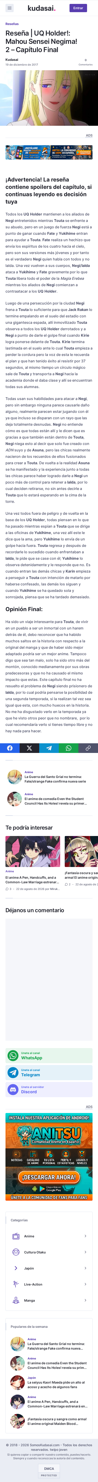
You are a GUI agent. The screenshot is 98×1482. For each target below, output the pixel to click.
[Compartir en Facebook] (10, 748)
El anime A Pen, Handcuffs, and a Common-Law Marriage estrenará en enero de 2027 (31, 882)
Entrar (78, 8)
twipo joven (58, 1449)
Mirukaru (56, 889)
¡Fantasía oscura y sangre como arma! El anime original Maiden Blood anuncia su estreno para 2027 (57, 1423)
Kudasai (11, 60)
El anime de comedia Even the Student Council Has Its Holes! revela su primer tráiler (54, 803)
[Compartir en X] (29, 748)
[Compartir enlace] (88, 748)
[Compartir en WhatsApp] (68, 748)
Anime (9, 871)
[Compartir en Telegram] (49, 748)
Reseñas (12, 24)
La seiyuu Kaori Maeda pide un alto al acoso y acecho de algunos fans (56, 1384)
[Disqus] (49, 979)
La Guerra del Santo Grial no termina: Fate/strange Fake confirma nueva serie (55, 779)
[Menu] (9, 8)
